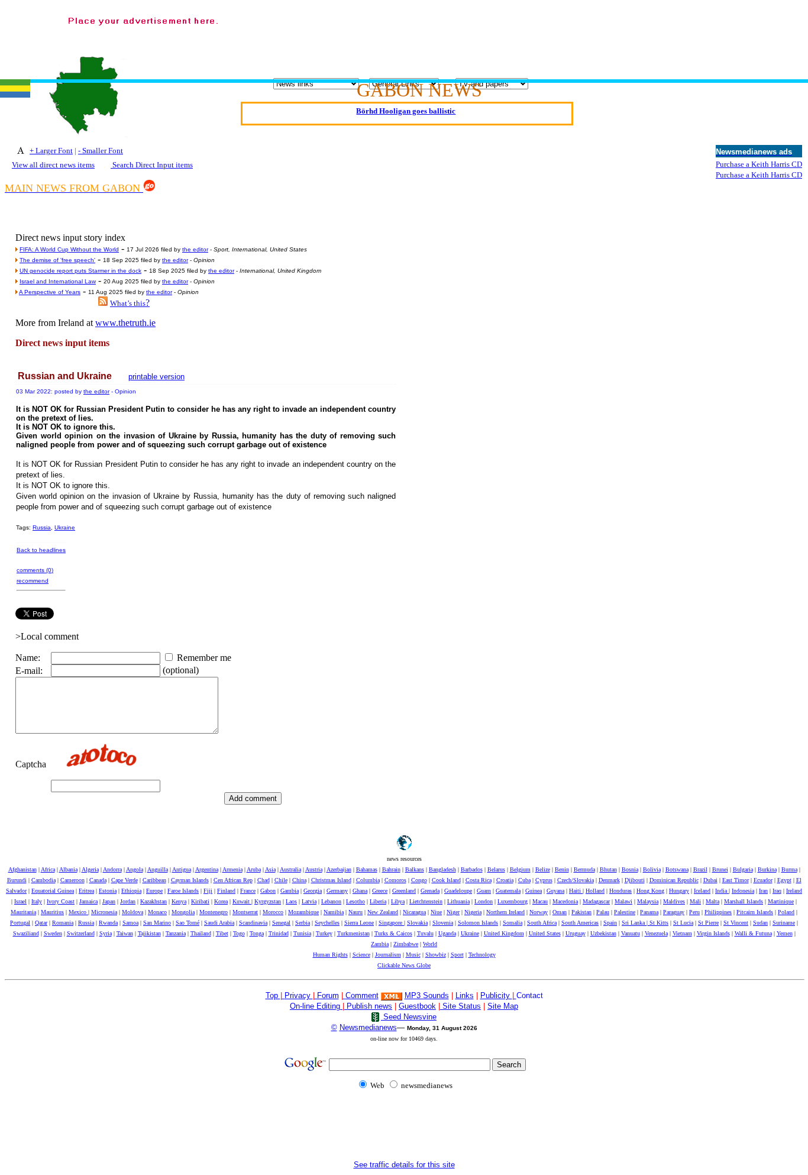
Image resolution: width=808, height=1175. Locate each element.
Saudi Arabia (219, 922)
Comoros (395, 880)
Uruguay (575, 933)
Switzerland (81, 933)
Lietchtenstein (425, 901)
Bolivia (652, 869)
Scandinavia (253, 922)
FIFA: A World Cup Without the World (69, 249)
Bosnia (630, 869)
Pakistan (581, 912)
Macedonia (565, 901)
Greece (379, 890)
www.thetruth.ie (125, 323)
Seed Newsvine (409, 1016)
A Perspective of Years (49, 292)
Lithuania (458, 901)
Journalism (388, 954)
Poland (786, 912)
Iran (763, 890)
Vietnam (682, 933)
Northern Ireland (505, 912)
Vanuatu (630, 933)
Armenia (232, 869)
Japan (108, 901)
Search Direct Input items (152, 164)
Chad (263, 880)
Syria (105, 933)
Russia (42, 527)
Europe (154, 890)
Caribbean (154, 880)
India (722, 890)
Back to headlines (41, 550)
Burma (789, 869)
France (248, 890)
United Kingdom (504, 933)
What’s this (128, 303)
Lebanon (331, 901)
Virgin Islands (713, 933)
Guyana (555, 890)
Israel (20, 901)
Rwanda (108, 922)
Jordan (127, 901)
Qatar (41, 922)
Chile (280, 880)
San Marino (157, 922)
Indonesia (743, 890)
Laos (291, 901)
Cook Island (446, 880)
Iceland (702, 890)
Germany (337, 890)
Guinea (533, 890)
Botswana (677, 869)
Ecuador (763, 880)
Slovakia (417, 922)
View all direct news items (53, 164)
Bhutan (608, 869)
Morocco (273, 912)
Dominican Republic (674, 880)
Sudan (760, 922)
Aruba (254, 869)
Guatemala (508, 890)
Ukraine (64, 527)
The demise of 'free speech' (57, 260)
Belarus (496, 869)
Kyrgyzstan (267, 901)
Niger (453, 912)
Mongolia (183, 912)
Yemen (785, 933)
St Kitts (658, 922)
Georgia (312, 890)
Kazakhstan (153, 901)
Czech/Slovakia (575, 880)
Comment (362, 995)
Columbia (368, 880)
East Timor (735, 880)
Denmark (609, 880)
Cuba (524, 880)
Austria (313, 869)
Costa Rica (479, 880)
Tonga (257, 933)
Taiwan (125, 933)
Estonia (108, 890)
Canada (97, 880)
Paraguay (673, 912)
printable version (156, 376)
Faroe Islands (183, 890)
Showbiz (435, 954)
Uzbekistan (603, 933)
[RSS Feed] (103, 303)
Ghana (360, 890)
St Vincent (735, 922)
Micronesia (104, 912)
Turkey (324, 933)
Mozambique (303, 912)
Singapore (391, 922)
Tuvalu (425, 933)
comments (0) (35, 570)
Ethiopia (131, 890)
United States (545, 933)
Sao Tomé (187, 922)
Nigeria (472, 912)
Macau (540, 901)
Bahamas (366, 869)
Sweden (53, 933)
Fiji (207, 890)
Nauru (355, 912)
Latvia (309, 901)
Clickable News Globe (404, 965)
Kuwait (241, 901)
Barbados (472, 869)
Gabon (268, 890)
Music (413, 954)
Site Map (502, 1006)
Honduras (620, 890)
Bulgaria (743, 869)
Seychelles (327, 922)
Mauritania (23, 912)
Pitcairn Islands (754, 912)
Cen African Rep (233, 880)
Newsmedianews (368, 1027)
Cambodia (43, 880)
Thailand (200, 933)
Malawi (623, 901)
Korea (221, 901)
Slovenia (442, 922)
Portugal (20, 922)
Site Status (460, 1006)
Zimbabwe (405, 944)
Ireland (794, 890)
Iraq (777, 890)
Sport (457, 954)
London (483, 901)
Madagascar (596, 901)
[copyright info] (344, 995)
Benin (562, 869)
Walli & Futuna (753, 933)
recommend (33, 580)
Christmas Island (331, 880)
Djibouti (635, 880)
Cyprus (543, 880)
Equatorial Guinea (52, 890)
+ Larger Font (51, 150)
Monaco (157, 912)
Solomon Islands (478, 922)
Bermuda (584, 869)
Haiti (576, 890)
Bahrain (391, 869)
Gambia (289, 890)
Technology (482, 954)
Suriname (784, 922)
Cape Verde (124, 880)
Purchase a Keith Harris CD (759, 164)
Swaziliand (26, 933)
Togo (239, 933)
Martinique (781, 901)
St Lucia (683, 922)
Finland (226, 890)
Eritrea (86, 890)
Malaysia (647, 901)
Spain (610, 922)
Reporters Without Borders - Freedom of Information (406, 119)
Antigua (181, 869)
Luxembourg (512, 901)
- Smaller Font (100, 150)
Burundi (17, 880)
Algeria (90, 869)
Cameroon (72, 880)
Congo (419, 880)
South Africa (542, 922)
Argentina (206, 869)
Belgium (520, 869)
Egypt (784, 880)
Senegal (281, 922)
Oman (559, 912)
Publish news (368, 1006)
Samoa (130, 922)
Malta (712, 901)
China (299, 880)
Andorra (112, 869)
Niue (436, 912)
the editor (195, 249)
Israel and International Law (58, 281)
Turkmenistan (353, 933)
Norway (538, 912)
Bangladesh (442, 869)
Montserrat (245, 912)
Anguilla (157, 869)
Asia (270, 869)
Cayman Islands (190, 880)
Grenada (430, 890)
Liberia (378, 901)
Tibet (222, 933)
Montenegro (213, 912)
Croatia (504, 880)
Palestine (624, 912)
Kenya (179, 901)
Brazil (700, 869)
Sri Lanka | (635, 922)
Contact (529, 995)
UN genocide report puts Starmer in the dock (80, 270)
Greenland (404, 890)
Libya (398, 901)
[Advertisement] (511, 36)
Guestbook (417, 1006)
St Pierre (708, 922)
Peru (694, 912)
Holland (595, 890)
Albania (68, 869)
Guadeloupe (458, 890)
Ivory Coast (61, 901)
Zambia (380, 944)
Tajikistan (149, 933)
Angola (134, 869)
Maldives (674, 901)
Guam (484, 890)
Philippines (718, 912)
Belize (542, 869)
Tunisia (302, 933)
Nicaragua (414, 912)
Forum (327, 995)
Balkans (414, 869)
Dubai (710, 880)
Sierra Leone (359, 922)
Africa (48, 869)
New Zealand (382, 912)
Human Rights (330, 954)
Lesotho (355, 901)
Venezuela (656, 933)
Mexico (78, 912)
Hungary (679, 890)
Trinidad (279, 933)
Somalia (512, 922)
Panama (649, 912)
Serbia (302, 922)
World (430, 944)
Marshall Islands (743, 901)
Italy (36, 901)
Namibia (334, 912)
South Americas (580, 922)
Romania (62, 922)
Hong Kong (650, 890)
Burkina (767, 869)
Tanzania (176, 933)
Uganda (447, 933)
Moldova (132, 912)
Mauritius (52, 912)
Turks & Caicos (393, 933)
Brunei (720, 869)
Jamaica (88, 901)
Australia (290, 869)
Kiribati (200, 901)
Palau (602, 912)
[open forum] (283, 995)
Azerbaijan (339, 869)
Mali (695, 901)
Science (361, 954)
